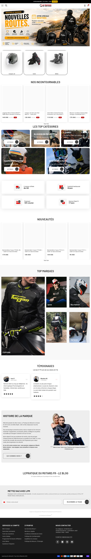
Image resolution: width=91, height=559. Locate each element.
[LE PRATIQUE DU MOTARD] (11, 62)
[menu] (2, 5)
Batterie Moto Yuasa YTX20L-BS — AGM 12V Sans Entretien (11, 250)
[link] (56, 292)
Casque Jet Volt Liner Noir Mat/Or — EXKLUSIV (32, 113)
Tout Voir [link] (46, 124)
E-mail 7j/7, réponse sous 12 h (64, 537)
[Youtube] (72, 542)
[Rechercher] (6, 5)
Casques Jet (12, 73)
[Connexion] (85, 5)
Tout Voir (46, 260)
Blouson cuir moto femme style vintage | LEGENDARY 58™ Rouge (79, 113)
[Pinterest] (67, 542)
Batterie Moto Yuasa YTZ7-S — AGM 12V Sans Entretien (78, 250)
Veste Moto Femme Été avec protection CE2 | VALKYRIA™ (55, 113)
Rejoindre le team (74, 502)
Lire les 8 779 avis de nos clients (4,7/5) (45, 370)
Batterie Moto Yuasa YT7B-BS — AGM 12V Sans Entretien (34, 250)
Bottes (56, 73)
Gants (34, 73)
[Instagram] (62, 542)
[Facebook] (57, 542)
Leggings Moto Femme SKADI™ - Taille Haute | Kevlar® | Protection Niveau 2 (11, 113)
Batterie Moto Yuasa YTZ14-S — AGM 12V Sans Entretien (56, 250)
